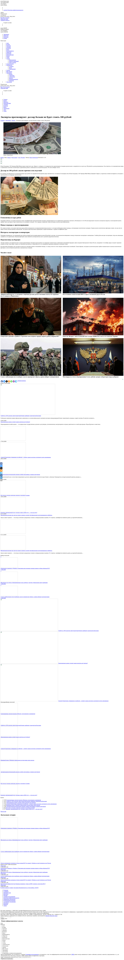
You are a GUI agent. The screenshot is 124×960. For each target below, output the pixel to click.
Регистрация (6, 17)
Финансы (11, 80)
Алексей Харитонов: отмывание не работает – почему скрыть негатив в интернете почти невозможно (26, 457)
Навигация (6, 1)
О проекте (5, 891)
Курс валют (14, 157)
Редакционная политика (9, 900)
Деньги (9, 157)
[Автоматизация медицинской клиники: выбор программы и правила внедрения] (13, 473)
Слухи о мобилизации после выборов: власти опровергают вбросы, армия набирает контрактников (25, 851)
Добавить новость (5, 20)
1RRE (72, 954)
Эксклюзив (9, 82)
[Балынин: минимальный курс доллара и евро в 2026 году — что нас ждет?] (13, 511)
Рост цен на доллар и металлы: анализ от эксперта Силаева (15, 495)
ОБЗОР (5, 28)
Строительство (10, 63)
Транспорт (11, 75)
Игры (10, 67)
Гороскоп (8, 45)
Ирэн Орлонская (33, 157)
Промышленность (13, 79)
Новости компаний (14, 61)
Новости (3, 924)
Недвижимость (10, 51)
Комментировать (22, 380)
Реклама (5, 895)
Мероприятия (12, 60)
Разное (8, 56)
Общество (5, 35)
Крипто (11, 78)
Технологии (9, 65)
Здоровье (8, 47)
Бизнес (11, 74)
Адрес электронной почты (8, 957)
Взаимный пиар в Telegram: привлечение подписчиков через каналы (23, 805)
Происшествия (10, 54)
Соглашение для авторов (9, 901)
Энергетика (12, 76)
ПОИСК (5, 30)
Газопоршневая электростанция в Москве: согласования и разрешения (23, 800)
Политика (5, 37)
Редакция (5, 890)
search (2, 918)
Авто (7, 43)
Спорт (7, 57)
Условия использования (9, 896)
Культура (8, 48)
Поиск (4, 3)
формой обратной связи (51, 915)
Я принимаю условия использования (11, 953)
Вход (2, 17)
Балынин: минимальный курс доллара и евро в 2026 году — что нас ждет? (19, 512)
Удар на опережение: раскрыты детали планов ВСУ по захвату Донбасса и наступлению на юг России (26, 863)
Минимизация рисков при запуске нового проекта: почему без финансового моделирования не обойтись (26, 515)
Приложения (12, 69)
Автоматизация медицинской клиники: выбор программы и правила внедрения (20, 474)
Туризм (8, 70)
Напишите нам (7, 892)
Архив (5, 905)
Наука (7, 49)
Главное (5, 99)
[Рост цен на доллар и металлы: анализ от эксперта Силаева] (13, 494)
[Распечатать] (1, 163)
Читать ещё (3, 811)
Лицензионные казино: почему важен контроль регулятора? (15, 421)
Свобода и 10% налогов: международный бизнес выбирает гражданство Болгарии (21, 415)
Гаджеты (11, 66)
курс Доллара (21, 157)
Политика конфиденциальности (11, 898)
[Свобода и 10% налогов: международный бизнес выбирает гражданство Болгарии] (28, 414)
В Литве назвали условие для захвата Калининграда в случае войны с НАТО (19, 887)
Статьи (8, 58)
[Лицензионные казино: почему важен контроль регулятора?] (13, 440)
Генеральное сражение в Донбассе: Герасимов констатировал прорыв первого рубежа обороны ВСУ (25, 828)
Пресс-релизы (12, 62)
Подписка (5, 903)
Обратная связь (4, 19)
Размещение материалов (9, 899)
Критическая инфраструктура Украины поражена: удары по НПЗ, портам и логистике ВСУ (23, 883)
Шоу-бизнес (9, 71)
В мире (5, 38)
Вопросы (5, 904)
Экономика (6, 34)
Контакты (5, 894)
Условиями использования (32, 954)
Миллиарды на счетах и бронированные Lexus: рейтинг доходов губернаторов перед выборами (24, 840)
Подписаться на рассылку (7, 958)
